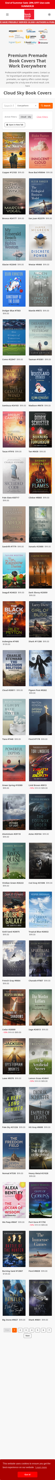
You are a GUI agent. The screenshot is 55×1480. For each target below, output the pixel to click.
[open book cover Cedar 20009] (14, 1007)
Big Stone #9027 (10, 1319)
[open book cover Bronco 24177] (14, 197)
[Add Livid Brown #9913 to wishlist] (47, 776)
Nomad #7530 (9, 1173)
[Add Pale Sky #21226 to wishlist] (21, 1115)
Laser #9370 (8, 1078)
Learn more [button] (41, 1467)
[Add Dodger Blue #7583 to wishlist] (21, 301)
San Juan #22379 (37, 218)
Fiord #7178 (34, 739)
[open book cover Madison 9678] (41, 383)
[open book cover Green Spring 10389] (14, 763)
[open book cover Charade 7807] (41, 959)
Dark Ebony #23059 (38, 592)
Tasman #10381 (36, 359)
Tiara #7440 (7, 739)
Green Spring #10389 (12, 785)
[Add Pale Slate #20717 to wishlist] (21, 488)
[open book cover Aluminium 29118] (14, 812)
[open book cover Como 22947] (14, 338)
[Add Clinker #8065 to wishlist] (47, 488)
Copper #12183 (9, 172)
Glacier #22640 (9, 264)
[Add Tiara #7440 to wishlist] (21, 727)
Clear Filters (42, 116)
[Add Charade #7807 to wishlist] (47, 971)
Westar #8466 (35, 264)
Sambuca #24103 (10, 405)
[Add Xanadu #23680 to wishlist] (47, 534)
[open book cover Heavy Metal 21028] (41, 1151)
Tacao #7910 (8, 451)
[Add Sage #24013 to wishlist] (47, 1020)
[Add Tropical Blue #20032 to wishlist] (47, 922)
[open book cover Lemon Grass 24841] (41, 1056)
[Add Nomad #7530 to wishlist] (21, 1164)
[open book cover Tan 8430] (41, 430)
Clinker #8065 (35, 497)
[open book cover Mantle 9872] (41, 289)
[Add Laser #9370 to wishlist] (21, 1069)
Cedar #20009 (8, 1029)
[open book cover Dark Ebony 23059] (41, 571)
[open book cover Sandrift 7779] (14, 525)
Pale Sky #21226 (10, 1127)
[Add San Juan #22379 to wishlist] (47, 206)
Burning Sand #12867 (12, 1271)
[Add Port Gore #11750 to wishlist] (47, 1213)
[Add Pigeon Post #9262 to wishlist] (47, 681)
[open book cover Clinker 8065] (41, 476)
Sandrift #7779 (9, 546)
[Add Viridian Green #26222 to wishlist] (21, 874)
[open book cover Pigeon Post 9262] (41, 668)
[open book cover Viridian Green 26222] (14, 861)
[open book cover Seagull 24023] (14, 571)
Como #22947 (9, 359)
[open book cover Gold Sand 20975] (14, 910)
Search (47, 105)
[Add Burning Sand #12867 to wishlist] (21, 1262)
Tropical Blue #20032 (39, 931)
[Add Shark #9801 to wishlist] (47, 1308)
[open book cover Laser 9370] (14, 1056)
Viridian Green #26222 (13, 883)
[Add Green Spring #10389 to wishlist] (21, 776)
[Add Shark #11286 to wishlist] (47, 632)
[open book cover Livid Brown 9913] (41, 763)
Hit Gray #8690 (36, 1127)
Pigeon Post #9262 (38, 690)
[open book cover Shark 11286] (41, 619)
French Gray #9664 (11, 980)
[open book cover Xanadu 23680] (41, 525)
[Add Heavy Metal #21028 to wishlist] (47, 1164)
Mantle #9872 (35, 310)
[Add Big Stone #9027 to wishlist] (21, 1308)
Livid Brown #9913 (38, 785)
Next (28, 1336)
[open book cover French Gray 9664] (14, 959)
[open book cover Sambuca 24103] (14, 383)
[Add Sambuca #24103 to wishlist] (21, 393)
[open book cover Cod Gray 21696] (41, 861)
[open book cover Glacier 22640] (14, 242)
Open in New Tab (16, 125)
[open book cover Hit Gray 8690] (41, 1105)
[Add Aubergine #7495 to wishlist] (21, 632)
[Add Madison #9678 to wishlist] (47, 393)
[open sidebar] (7, 14)
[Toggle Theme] (49, 14)
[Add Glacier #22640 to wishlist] (21, 252)
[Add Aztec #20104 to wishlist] (47, 825)
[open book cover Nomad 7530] (14, 1151)
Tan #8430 (33, 451)
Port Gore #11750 (37, 1222)
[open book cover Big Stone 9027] (14, 1298)
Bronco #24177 (9, 218)
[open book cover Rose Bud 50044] (41, 150)
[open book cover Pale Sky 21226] (14, 1105)
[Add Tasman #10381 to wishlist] (47, 347)
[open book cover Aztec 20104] (41, 812)
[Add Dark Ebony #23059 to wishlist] (47, 583)
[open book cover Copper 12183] (14, 150)
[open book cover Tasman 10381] (41, 338)
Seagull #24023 (9, 592)
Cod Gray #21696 (37, 883)
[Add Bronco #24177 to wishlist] (21, 206)
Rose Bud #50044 (37, 172)
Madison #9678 (36, 405)
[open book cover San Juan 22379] (41, 197)
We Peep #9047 (9, 1222)
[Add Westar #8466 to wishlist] (47, 252)
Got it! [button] (28, 1474)
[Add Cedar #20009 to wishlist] (21, 1020)
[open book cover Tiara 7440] (14, 717)
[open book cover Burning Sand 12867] (14, 1249)
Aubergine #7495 (10, 641)
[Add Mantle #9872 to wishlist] (47, 301)
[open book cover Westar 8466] (41, 242)
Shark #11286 (35, 641)
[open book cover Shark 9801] (41, 1298)
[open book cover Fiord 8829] (41, 1249)
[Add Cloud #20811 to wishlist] (21, 681)
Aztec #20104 (35, 834)
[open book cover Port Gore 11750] (41, 1200)
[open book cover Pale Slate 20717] (14, 476)
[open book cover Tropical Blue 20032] (41, 910)
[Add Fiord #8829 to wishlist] (47, 1262)
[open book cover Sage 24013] (41, 1007)
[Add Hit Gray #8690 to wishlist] (47, 1115)
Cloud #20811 (8, 690)
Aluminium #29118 (11, 834)
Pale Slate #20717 (10, 497)
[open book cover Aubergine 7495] (14, 619)
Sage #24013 (35, 1029)
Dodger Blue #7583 (11, 310)
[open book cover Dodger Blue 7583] (14, 289)
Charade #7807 (36, 980)
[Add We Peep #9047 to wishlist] (21, 1213)
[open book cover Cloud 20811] (14, 668)
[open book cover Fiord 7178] (41, 717)
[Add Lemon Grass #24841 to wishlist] (47, 1069)
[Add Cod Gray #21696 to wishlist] (47, 874)
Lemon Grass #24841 (39, 1078)
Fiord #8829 (34, 1271)
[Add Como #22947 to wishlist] (21, 347)
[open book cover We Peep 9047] (14, 1200)
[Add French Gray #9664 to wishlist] (21, 971)
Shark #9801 (35, 1319)
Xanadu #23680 (36, 546)
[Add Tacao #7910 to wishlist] (21, 439)
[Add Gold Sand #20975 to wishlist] (21, 922)
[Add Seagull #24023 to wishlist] (21, 583)
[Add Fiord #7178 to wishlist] (47, 727)
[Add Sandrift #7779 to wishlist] (21, 534)
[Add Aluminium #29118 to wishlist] (21, 825)
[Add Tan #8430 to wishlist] (47, 439)
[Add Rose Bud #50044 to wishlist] (47, 160)
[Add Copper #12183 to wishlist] (21, 160)
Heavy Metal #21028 (38, 1173)
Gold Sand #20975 (11, 931)
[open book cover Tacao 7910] (14, 430)
